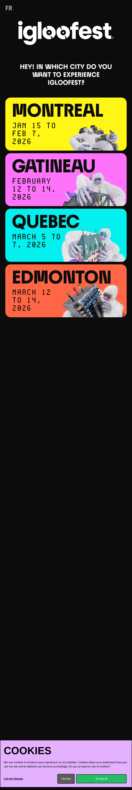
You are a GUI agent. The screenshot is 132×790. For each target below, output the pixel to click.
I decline (66, 778)
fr (8, 9)
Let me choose (13, 778)
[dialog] (66, 763)
